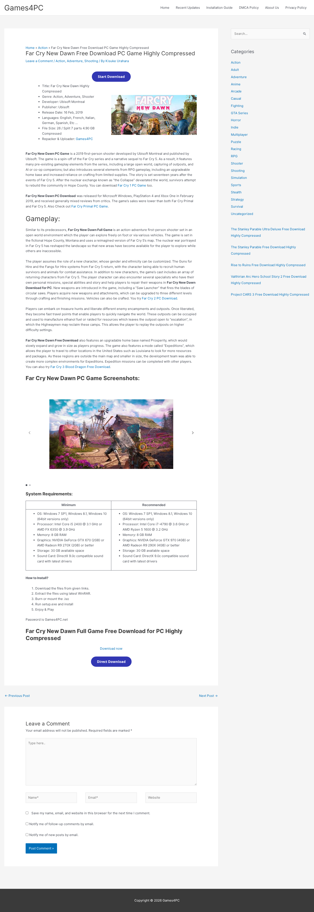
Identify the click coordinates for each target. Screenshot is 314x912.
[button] (193, 432)
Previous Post (17, 696)
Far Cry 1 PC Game (132, 185)
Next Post (208, 696)
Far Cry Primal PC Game (89, 206)
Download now (111, 648)
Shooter (237, 163)
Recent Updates (188, 8)
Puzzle (236, 142)
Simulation (239, 178)
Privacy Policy (296, 8)
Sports (236, 185)
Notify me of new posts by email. (53, 835)
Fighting (237, 106)
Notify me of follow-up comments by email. (61, 824)
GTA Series (239, 113)
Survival (237, 206)
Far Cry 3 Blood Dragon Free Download (80, 367)
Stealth (236, 192)
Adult (235, 70)
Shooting (91, 61)
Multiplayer (239, 135)
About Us (272, 8)
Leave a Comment (39, 61)
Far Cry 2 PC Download (159, 298)
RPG (234, 156)
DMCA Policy (249, 8)
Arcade (236, 91)
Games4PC (23, 7)
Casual (236, 98)
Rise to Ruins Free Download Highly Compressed (268, 265)
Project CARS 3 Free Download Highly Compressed (270, 294)
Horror (236, 120)
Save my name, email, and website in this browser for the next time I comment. (90, 813)
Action (43, 48)
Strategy (237, 199)
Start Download (111, 76)
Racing (236, 149)
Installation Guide (219, 8)
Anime (236, 84)
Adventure (75, 61)
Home (164, 8)
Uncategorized (242, 214)
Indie (234, 127)
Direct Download (111, 661)
